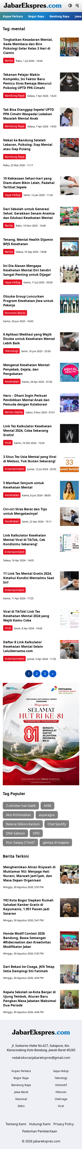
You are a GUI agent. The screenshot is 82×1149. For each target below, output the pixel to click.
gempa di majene (56, 842)
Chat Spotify (57, 824)
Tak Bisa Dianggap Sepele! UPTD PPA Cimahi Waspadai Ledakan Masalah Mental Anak (28, 114)
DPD (36, 833)
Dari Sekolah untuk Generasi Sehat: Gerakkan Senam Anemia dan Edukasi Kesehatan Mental (29, 213)
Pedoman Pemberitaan (39, 1131)
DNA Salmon (15, 833)
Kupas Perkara (13, 16)
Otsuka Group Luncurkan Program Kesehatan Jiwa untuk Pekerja (28, 300)
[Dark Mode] (70, 6)
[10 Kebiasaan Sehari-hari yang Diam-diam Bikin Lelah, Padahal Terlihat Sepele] (69, 185)
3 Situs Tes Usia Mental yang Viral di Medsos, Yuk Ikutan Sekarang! (29, 459)
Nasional (21, 1099)
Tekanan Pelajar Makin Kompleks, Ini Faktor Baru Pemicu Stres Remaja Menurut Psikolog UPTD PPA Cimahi (27, 81)
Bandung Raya (59, 16)
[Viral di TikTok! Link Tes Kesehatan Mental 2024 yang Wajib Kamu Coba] (69, 618)
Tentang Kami (16, 1124)
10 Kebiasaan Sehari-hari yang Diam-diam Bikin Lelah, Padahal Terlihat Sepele (29, 182)
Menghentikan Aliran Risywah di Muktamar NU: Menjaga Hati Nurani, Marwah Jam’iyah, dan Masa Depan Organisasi (29, 873)
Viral (8, 443)
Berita (9, 60)
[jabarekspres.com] (32, 6)
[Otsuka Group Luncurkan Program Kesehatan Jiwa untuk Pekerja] (69, 303)
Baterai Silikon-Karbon (23, 824)
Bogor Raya (36, 16)
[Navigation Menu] (77, 6)
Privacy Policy (63, 1124)
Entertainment (14, 469)
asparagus (47, 815)
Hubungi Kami (40, 1124)
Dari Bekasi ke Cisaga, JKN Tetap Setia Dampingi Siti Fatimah (28, 968)
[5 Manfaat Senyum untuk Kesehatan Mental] (69, 490)
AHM (47, 805)
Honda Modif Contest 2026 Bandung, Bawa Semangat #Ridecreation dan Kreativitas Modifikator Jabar (27, 940)
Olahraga (61, 1099)
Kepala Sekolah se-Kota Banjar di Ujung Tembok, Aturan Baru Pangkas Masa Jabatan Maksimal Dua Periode (29, 998)
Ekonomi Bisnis (15, 313)
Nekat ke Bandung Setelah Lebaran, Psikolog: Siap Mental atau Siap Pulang (27, 144)
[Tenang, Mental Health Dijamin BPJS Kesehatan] (69, 246)
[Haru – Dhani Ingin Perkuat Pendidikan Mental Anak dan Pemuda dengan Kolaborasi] (69, 402)
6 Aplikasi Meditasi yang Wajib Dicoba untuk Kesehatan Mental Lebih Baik (29, 338)
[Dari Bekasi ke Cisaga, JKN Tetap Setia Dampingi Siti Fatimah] (69, 973)
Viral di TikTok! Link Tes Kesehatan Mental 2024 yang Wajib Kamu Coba (26, 615)
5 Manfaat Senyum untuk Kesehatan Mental (23, 485)
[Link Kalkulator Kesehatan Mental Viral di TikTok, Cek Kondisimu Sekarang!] (69, 542)
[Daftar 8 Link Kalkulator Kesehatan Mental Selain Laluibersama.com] (69, 649)
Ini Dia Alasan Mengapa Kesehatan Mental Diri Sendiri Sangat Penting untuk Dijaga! (27, 270)
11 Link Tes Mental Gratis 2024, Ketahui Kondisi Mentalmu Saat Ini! (28, 577)
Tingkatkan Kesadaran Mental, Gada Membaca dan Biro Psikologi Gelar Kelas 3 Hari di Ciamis (28, 46)
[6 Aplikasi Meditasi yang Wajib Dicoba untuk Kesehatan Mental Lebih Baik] (69, 341)
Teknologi (11, 351)
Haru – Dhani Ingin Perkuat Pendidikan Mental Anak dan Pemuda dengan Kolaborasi (26, 400)
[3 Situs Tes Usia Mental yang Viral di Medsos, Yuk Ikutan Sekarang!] (69, 464)
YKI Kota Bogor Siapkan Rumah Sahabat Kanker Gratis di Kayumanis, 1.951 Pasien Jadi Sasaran (28, 907)
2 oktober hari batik (21, 805)
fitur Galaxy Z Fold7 (20, 842)
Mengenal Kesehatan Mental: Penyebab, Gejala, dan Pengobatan (26, 369)
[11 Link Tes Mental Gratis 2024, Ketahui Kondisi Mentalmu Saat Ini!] (69, 580)
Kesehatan (12, 381)
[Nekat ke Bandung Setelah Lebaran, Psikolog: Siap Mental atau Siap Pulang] (69, 147)
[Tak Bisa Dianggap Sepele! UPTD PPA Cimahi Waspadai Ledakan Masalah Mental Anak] (69, 116)
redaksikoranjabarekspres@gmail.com (41, 1057)
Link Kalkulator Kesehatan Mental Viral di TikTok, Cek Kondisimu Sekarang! (24, 539)
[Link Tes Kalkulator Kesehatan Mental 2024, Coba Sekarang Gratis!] (69, 433)
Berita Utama (13, 412)
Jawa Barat (21, 1092)
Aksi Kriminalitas (18, 815)
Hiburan (61, 1092)
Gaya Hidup (12, 195)
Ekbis (21, 1106)
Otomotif (61, 1085)
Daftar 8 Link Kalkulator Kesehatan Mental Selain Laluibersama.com (23, 646)
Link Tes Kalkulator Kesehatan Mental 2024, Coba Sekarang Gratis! (27, 430)
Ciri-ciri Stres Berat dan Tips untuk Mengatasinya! (25, 511)
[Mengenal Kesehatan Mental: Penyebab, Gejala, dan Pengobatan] (69, 372)
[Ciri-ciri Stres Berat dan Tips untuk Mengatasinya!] (69, 516)
